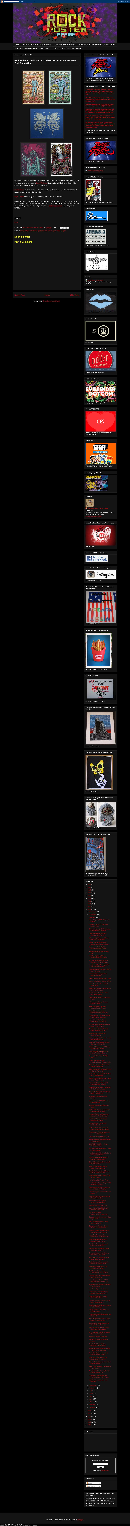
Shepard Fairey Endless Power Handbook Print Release (99, 1328)
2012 (89, 1416)
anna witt (23, 231)
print (54, 231)
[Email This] (61, 228)
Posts (90, 1483)
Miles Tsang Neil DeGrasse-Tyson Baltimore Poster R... (100, 1070)
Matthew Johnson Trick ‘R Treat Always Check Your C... (99, 1047)
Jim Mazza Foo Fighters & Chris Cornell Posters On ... (99, 1025)
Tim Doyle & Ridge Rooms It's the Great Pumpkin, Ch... (100, 1092)
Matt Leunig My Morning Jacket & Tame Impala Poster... (100, 1154)
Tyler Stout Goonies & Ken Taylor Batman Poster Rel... (99, 1065)
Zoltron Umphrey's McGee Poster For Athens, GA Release (100, 929)
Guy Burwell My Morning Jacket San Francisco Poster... (99, 965)
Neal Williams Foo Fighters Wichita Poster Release (97, 1201)
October (92, 917)
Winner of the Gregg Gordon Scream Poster (98, 1002)
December (93, 912)
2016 (89, 907)
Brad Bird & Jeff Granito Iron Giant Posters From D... (98, 1358)
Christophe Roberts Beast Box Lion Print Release (98, 993)
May (91, 1396)
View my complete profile (94, 516)
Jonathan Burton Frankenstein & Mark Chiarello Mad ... (99, 1197)
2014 (89, 1411)
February (92, 1404)
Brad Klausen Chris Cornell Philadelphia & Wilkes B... (98, 1020)
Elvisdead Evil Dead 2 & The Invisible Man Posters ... (98, 1267)
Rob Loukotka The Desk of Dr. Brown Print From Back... (98, 1052)
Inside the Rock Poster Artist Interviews (37, 44)
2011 (89, 1419)
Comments (91, 1486)
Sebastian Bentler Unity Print (98, 1336)
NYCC (50, 231)
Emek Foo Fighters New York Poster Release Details (98, 1353)
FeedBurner (105, 1470)
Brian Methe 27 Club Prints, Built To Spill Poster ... (99, 1176)
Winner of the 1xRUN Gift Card (99, 1136)
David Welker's (41, 183)
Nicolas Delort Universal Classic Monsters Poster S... (99, 1249)
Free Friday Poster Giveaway (65, 44)
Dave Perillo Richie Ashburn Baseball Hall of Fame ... (98, 1240)
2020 (89, 895)
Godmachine (19, 190)
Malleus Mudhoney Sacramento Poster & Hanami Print (99, 1110)
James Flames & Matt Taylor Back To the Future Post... (100, 1079)
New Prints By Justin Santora (98, 1289)
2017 (89, 904)
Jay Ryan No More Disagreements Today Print (98, 1213)
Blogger (80, 1520)
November (93, 914)
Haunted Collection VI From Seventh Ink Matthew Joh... (98, 1297)
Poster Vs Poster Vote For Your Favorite (67, 48)
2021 (89, 893)
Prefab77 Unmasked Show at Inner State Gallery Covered (99, 1128)
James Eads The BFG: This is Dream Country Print (98, 1209)
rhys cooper (61, 231)
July (90, 1390)
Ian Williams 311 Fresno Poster (99, 1180)
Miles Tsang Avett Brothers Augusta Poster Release (97, 1007)
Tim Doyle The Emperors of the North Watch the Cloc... (99, 1258)
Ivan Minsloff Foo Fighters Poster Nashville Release (99, 1276)
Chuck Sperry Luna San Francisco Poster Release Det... (100, 1061)
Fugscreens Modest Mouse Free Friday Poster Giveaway (99, 1349)
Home (17, 44)
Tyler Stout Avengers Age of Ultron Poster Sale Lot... (98, 1167)
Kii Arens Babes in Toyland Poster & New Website (100, 1140)
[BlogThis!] (63, 228)
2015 (89, 909)
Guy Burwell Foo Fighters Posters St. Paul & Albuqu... (100, 1306)
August (91, 1388)
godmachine (42, 231)
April (91, 1399)
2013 (89, 1413)
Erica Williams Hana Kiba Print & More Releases (99, 1163)
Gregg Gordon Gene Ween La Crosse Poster (99, 1310)
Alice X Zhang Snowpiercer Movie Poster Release (100, 1362)
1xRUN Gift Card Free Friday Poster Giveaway (98, 1145)
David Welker (32, 231)
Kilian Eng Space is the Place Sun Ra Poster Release (100, 989)
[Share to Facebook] (66, 228)
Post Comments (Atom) (51, 301)
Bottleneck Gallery (56, 206)
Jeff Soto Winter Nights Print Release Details (98, 974)
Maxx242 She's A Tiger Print (98, 1205)
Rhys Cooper (19, 197)
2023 (89, 887)
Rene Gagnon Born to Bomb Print (100, 978)
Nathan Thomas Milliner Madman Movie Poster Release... (99, 1088)
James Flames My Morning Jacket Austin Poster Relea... (99, 943)
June (91, 1393)
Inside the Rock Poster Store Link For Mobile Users (97, 44)
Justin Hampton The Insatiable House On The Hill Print (99, 1263)
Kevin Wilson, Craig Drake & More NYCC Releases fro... (100, 1074)
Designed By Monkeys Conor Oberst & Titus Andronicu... (98, 1227)
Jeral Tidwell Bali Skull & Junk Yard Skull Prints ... (98, 1222)
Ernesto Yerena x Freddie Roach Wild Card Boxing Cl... (99, 1301)
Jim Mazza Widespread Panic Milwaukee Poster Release (98, 961)
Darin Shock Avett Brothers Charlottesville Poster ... (97, 934)
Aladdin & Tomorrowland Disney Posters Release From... (99, 1171)
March (91, 1402)
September (93, 1385)
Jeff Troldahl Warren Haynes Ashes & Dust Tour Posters (98, 1271)
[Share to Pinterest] (68, 228)
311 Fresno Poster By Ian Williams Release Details (97, 947)
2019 (89, 898)
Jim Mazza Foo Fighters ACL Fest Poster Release (100, 1149)
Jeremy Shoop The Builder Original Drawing (97, 1124)
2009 (89, 1425)
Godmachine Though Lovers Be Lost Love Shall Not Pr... (99, 1133)
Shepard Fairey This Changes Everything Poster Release (98, 1115)
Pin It (16, 222)
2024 (89, 884)
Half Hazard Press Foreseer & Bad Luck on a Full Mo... (98, 1158)
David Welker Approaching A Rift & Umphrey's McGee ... (100, 1183)
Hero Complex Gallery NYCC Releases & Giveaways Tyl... (99, 1280)
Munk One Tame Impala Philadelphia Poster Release (99, 1235)
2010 (89, 1422)
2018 (89, 901)
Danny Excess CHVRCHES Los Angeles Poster (99, 1101)
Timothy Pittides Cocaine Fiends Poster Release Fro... (99, 1371)
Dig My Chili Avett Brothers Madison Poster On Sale (97, 1344)
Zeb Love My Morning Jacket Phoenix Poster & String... (98, 1083)
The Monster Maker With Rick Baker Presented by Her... (98, 1029)
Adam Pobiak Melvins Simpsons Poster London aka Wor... (99, 1188)
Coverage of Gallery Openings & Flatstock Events (32, 48)
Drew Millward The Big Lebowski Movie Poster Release (99, 1333)
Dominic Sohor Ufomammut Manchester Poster (98, 1119)
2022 (89, 890)
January (92, 1407)
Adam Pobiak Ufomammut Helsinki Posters (97, 1034)
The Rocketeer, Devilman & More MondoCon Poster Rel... (99, 1319)
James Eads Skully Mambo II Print (100, 981)
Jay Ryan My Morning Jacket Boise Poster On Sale (98, 1244)
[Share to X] (64, 228)
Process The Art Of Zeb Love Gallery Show (98, 925)
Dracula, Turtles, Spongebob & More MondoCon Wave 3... (99, 1231)
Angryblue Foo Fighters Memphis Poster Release (99, 1285)
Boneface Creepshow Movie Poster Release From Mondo (99, 1376)
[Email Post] (54, 228)
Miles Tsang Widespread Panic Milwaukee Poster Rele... (99, 938)
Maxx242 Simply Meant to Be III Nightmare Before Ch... (99, 1043)
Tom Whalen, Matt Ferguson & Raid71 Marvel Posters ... (99, 1324)
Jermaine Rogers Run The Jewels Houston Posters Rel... (100, 1038)
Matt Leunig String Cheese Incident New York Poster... (98, 956)
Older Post (74, 295)
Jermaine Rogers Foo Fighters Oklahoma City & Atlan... (99, 1254)
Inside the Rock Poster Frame (33, 228)
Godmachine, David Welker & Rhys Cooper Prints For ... (98, 1292)
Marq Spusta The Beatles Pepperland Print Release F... (99, 1011)
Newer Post (19, 295)
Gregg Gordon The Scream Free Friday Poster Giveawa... (99, 1016)
